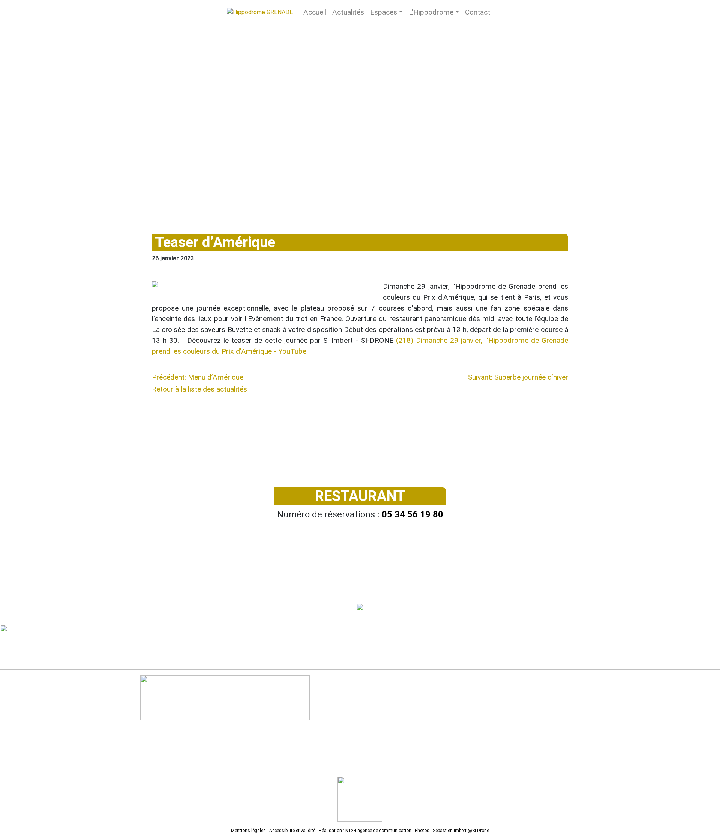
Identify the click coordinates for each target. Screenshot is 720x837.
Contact (477, 12)
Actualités (348, 12)
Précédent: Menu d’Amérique (197, 377)
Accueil (314, 12)
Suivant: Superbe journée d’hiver (518, 377)
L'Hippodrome (431, 12)
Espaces (383, 12)
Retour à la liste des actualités (199, 389)
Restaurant (360, 496)
